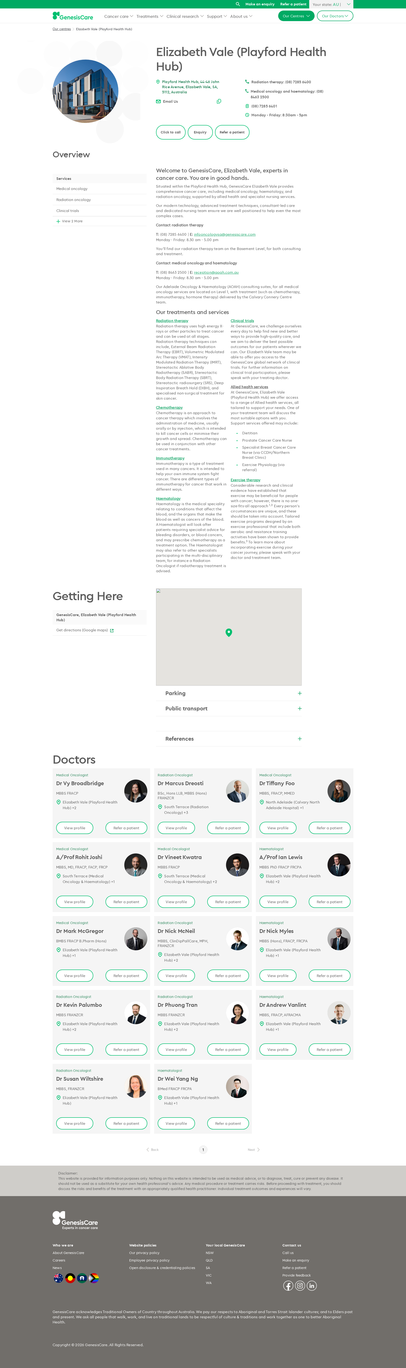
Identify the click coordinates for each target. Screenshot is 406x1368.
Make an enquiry (260, 4)
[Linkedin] (312, 1285)
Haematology (168, 498)
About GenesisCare (68, 1253)
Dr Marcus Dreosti (180, 783)
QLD (209, 1260)
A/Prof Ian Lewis (281, 856)
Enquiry (200, 132)
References (179, 738)
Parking (175, 693)
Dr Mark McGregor (79, 930)
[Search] (238, 4)
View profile (74, 828)
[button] (131, 16)
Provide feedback (296, 1275)
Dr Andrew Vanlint (282, 1004)
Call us (288, 1253)
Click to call (171, 132)
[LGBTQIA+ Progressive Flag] (94, 1277)
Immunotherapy (170, 458)
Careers (59, 1260)
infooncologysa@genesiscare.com (225, 234)
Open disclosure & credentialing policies (162, 1268)
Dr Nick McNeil (176, 930)
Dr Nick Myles (276, 930)
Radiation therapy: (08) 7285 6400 (281, 82)
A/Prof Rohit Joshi (79, 856)
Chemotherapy (169, 407)
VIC (209, 1275)
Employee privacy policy (149, 1260)
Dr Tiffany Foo (277, 783)
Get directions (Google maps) (82, 630)
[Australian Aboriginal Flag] (70, 1277)
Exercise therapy (245, 479)
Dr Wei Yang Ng (178, 1078)
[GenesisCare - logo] (73, 16)
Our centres (62, 29)
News (57, 1268)
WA (209, 1283)
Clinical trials (67, 210)
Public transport (186, 708)
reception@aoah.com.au (216, 272)
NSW (210, 1253)
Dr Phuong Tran (178, 1004)
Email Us (170, 101)
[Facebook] (288, 1285)
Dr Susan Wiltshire (79, 1078)
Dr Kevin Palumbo (79, 1004)
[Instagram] (300, 1285)
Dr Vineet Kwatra (180, 856)
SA (208, 1268)
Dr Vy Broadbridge (80, 783)
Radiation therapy (172, 320)
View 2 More (72, 221)
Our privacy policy (144, 1253)
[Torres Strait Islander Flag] (82, 1277)
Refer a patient (293, 4)
